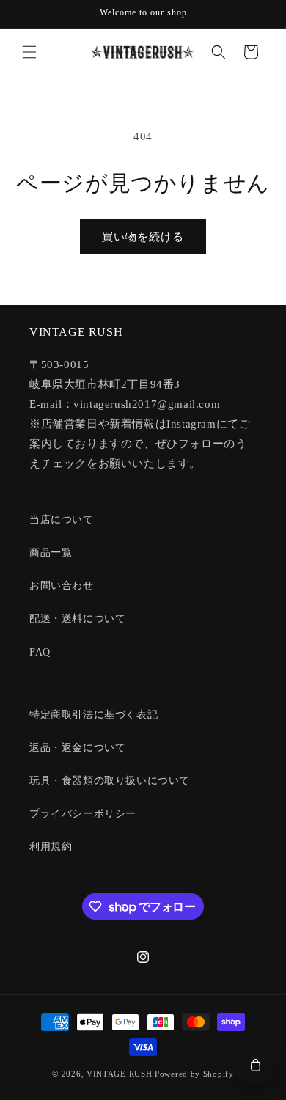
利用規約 (50, 846)
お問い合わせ (61, 585)
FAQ (40, 652)
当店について (61, 519)
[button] (29, 52)
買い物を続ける (143, 237)
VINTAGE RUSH (119, 1073)
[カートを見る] (255, 1066)
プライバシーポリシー (82, 813)
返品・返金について (77, 747)
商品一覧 (50, 552)
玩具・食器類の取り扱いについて (109, 780)
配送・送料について (77, 618)
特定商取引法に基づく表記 (93, 714)
